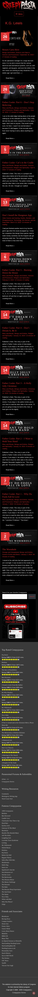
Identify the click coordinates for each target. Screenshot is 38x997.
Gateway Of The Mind (9, 828)
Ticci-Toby (5, 715)
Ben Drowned (6, 677)
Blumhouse (5, 916)
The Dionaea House (8, 879)
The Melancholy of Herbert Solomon (13, 733)
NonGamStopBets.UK (8, 946)
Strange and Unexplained (10, 552)
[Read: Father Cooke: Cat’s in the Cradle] (19, 151)
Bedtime (4, 662)
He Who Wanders (7, 692)
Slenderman (5, 862)
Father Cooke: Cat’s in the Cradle (17, 162)
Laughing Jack (6, 838)
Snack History (6, 953)
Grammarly (5, 794)
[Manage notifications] (33, 993)
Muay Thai (5, 938)
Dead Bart (5, 823)
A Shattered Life (7, 740)
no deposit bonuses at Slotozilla (12, 941)
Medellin (4, 933)
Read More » (10, 78)
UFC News (5, 960)
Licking (4, 843)
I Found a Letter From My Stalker (12, 685)
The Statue (5, 894)
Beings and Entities (8, 52)
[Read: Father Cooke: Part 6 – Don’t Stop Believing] (19, 91)
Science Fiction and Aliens (11, 554)
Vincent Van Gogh (7, 965)
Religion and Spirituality (21, 110)
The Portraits (6, 884)
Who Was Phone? (7, 902)
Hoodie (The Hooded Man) (10, 833)
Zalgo (3, 904)
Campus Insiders (7, 921)
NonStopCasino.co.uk (8, 948)
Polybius (4, 850)
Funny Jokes (6, 926)
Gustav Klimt (6, 929)
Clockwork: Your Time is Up (10, 821)
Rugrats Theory (6, 857)
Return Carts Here (10, 49)
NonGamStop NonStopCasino (11, 943)
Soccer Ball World (7, 955)
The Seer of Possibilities (9, 670)
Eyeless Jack (6, 825)
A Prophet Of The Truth (9, 763)
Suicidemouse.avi (7, 872)
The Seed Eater (6, 892)
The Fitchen (5, 958)
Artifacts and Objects (23, 52)
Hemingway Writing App (9, 796)
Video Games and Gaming (11, 218)
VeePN (4, 963)
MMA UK (5, 936)
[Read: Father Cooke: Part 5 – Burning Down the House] (19, 258)
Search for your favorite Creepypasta (14, 592)
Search (32, 596)
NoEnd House (6, 848)
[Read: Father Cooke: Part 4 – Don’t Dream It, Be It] (19, 316)
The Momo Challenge (8, 882)
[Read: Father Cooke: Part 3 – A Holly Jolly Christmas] (19, 372)
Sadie (3, 700)
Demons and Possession (10, 55)
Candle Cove (6, 818)
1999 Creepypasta (7, 811)
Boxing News (6, 919)
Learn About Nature (8, 931)
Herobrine (5, 830)
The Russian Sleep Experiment (11, 889)
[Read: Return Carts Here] (19, 38)
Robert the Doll (6, 855)
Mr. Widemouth (6, 707)
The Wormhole (9, 549)
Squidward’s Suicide (8, 870)
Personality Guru (7, 951)
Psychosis (5, 655)
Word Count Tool (7, 799)
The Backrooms (7, 877)
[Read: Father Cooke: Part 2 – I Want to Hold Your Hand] (19, 427)
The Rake (5, 887)
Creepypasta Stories (8, 781)
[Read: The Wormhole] (19, 538)
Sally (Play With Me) (8, 860)
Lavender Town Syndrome (10, 840)
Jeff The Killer (6, 835)
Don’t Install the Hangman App (17, 215)
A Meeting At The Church (10, 755)
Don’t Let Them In (7, 748)
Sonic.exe (5, 867)
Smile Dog (5, 865)
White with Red (6, 899)
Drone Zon (5, 924)
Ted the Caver (6, 875)
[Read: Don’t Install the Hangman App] (19, 203)
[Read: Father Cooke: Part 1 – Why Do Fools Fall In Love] (19, 482)
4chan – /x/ (5, 779)
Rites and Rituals (8, 108)
